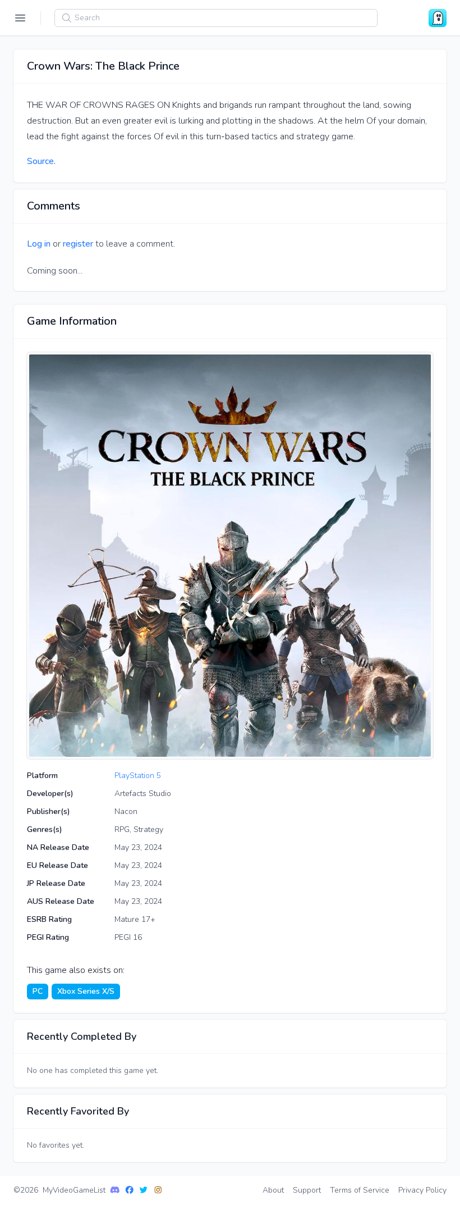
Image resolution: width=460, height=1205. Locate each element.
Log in (38, 244)
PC (38, 991)
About (273, 1190)
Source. (41, 161)
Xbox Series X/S (85, 991)
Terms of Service (359, 1190)
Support (307, 1190)
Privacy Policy (422, 1190)
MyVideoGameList (74, 1190)
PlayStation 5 (137, 775)
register (78, 244)
